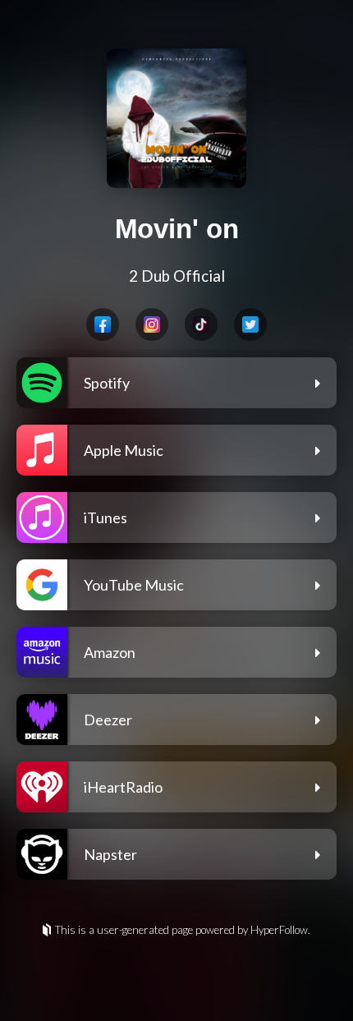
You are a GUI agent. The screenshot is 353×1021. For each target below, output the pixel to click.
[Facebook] (102, 324)
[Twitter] (250, 324)
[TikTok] (201, 324)
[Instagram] (151, 324)
